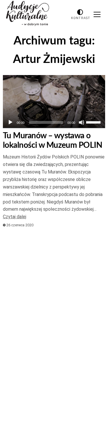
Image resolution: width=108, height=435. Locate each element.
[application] (54, 122)
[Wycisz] (81, 122)
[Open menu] (97, 14)
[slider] (94, 122)
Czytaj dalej (14, 216)
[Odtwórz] (10, 122)
